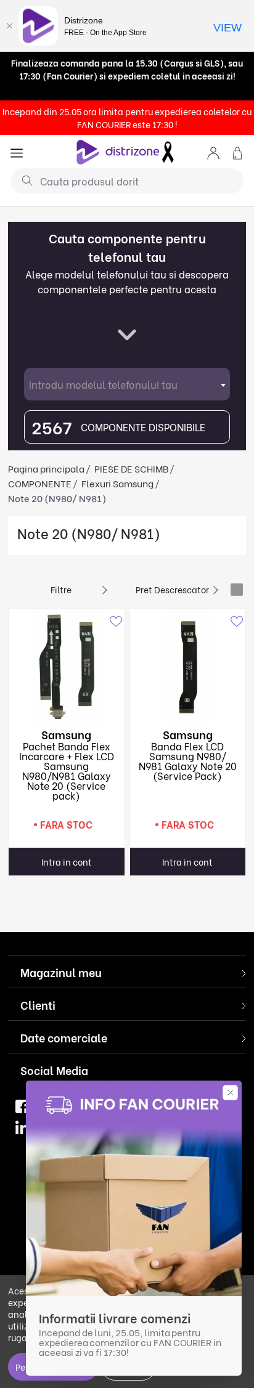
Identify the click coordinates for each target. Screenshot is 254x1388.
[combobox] (127, 384)
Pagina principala (46, 468)
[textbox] (127, 384)
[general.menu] (16, 152)
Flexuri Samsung (117, 483)
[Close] (9, 26)
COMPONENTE (40, 483)
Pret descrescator (172, 589)
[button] (213, 152)
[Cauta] (22, 180)
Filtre (61, 589)
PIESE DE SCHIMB (131, 468)
